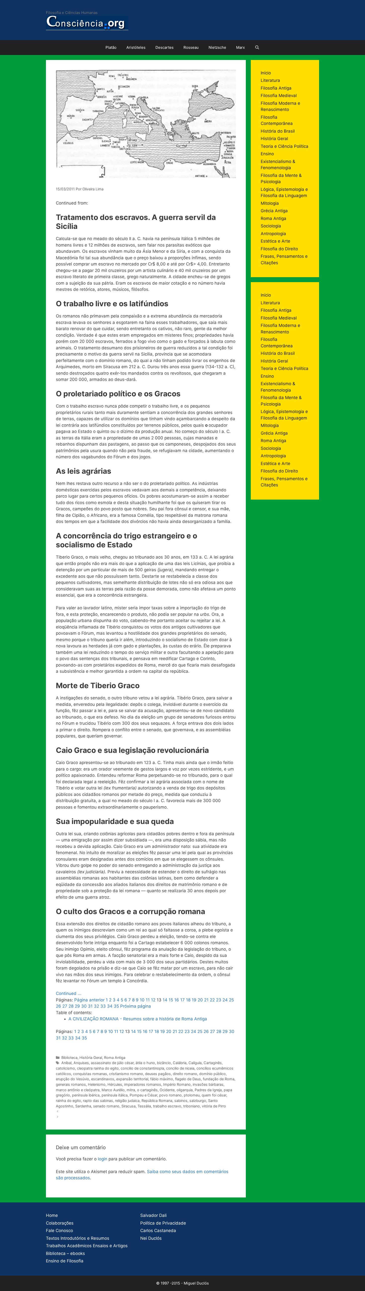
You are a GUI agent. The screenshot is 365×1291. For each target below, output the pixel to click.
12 (153, 999)
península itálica (115, 1095)
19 (194, 999)
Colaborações (59, 1223)
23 (218, 999)
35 (116, 1006)
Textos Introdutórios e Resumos (77, 1238)
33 (103, 1006)
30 (84, 1006)
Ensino (267, 153)
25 (231, 999)
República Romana (157, 1100)
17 (182, 999)
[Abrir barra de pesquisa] (257, 47)
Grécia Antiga (274, 210)
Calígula (195, 1063)
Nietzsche (217, 47)
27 (64, 1006)
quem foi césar (214, 1095)
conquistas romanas (90, 1074)
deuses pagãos (158, 1074)
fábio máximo (161, 1079)
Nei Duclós (151, 1238)
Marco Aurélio (113, 1090)
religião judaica (127, 1100)
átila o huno (145, 1063)
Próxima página (135, 1006)
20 (200, 999)
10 (142, 999)
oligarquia (185, 1090)
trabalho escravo (167, 1106)
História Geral (90, 1057)
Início (266, 72)
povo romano (170, 1095)
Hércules (115, 1084)
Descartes (164, 47)
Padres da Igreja (208, 1090)
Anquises (81, 1063)
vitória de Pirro (214, 1106)
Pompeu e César (143, 1095)
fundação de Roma (218, 1079)
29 (77, 1006)
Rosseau (191, 47)
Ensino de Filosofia (64, 1260)
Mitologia (270, 203)
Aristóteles (136, 47)
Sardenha (83, 1106)
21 (206, 999)
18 (188, 999)
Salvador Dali (153, 1215)
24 (225, 999)
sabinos (180, 1100)
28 (71, 1006)
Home (52, 1215)
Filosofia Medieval (279, 95)
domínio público (212, 1074)
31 (90, 1006)
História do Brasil (278, 131)
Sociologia (271, 225)
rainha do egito (68, 1100)
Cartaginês (213, 1063)
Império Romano (177, 1084)
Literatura (270, 80)
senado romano (106, 1106)
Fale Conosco (59, 1230)
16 (176, 999)
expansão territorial (132, 1079)
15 (171, 999)
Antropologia (273, 233)
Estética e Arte (275, 241)
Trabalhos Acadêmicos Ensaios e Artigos (87, 1245)
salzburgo (197, 1100)
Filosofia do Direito (279, 248)
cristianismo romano (126, 1074)
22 (212, 999)
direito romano (185, 1074)
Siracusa (128, 1106)
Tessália (144, 1106)
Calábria (179, 1063)
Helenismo (97, 1084)
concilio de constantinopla (142, 1068)
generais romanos (71, 1084)
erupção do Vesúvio (72, 1079)
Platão (111, 47)
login (102, 1158)
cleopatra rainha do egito (98, 1068)
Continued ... (68, 993)
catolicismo (65, 1068)
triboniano (191, 1106)
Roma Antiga (114, 1057)
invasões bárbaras (208, 1084)
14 (165, 999)
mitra (131, 1090)
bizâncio (164, 1063)
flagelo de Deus (188, 1079)
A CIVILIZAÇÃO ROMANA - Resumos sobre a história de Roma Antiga (138, 1018)
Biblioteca (69, 1057)
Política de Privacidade (163, 1223)
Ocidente (167, 1090)
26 (58, 1006)
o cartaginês (147, 1090)
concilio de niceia (180, 1068)
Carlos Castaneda (158, 1230)
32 (96, 1006)
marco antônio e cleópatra (78, 1090)
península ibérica (86, 1095)
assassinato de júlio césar (112, 1063)
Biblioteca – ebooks (65, 1253)
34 (109, 1006)
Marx (240, 47)
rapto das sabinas (98, 1100)
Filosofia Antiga (276, 88)
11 (148, 999)
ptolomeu (192, 1095)
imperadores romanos (142, 1084)
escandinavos (102, 1079)
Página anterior (89, 999)
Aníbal (66, 1063)
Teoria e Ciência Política (284, 146)
